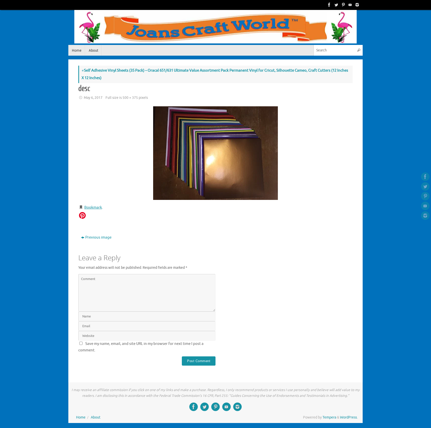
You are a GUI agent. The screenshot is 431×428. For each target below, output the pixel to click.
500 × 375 (130, 98)
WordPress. (349, 417)
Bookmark (93, 207)
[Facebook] (328, 4)
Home (81, 417)
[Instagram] (356, 4)
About (96, 417)
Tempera (329, 417)
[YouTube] (349, 4)
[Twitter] (335, 4)
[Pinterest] (342, 4)
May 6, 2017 (93, 98)
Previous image (98, 237)
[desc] (215, 153)
